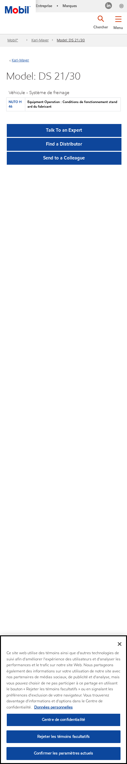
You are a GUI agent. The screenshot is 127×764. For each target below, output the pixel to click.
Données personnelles (53, 707)
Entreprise (44, 5)
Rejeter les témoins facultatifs (63, 736)
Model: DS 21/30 (71, 40)
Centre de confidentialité (63, 719)
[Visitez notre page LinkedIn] (108, 6)
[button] (118, 21)
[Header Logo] (18, 7)
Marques (70, 5)
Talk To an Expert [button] (64, 130)
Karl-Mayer (40, 40)
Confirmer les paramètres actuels (63, 753)
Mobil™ (12, 40)
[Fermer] (119, 644)
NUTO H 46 (15, 104)
